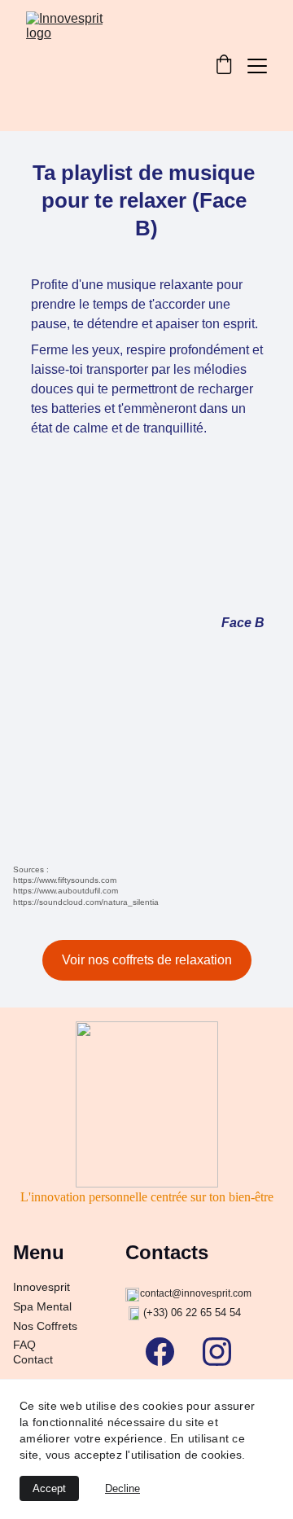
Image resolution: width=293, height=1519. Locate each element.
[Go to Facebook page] (168, 1351)
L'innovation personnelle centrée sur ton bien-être (146, 1197)
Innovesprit (41, 1286)
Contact (33, 1359)
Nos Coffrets (45, 1325)
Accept (49, 1488)
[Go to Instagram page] (217, 1351)
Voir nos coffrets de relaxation (147, 960)
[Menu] (257, 66)
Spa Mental (42, 1306)
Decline (122, 1488)
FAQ (24, 1344)
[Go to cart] (223, 66)
